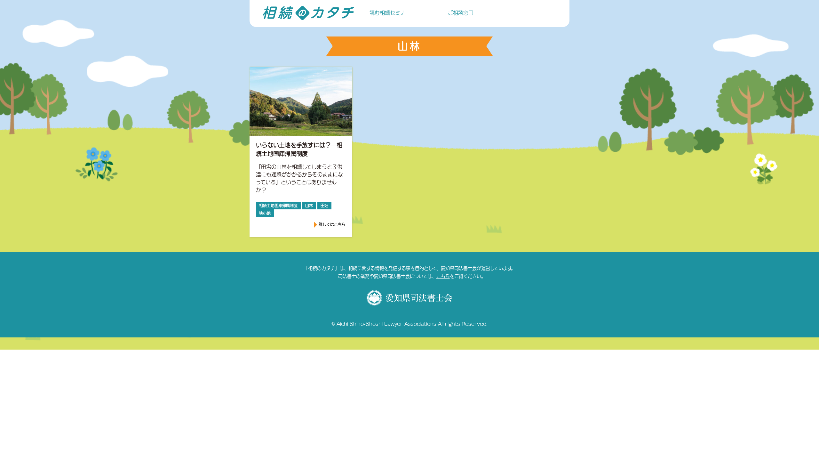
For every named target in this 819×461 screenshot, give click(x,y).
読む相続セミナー (390, 12)
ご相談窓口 (460, 12)
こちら (443, 276)
